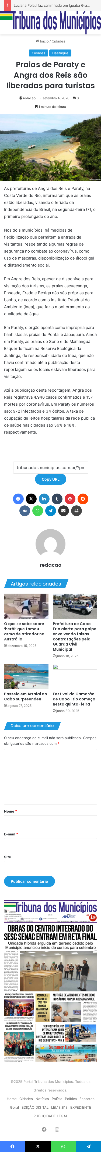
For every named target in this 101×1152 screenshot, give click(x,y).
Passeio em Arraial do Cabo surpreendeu (25, 696)
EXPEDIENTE (80, 1107)
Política (71, 1099)
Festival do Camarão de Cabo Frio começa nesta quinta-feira (74, 699)
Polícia (57, 1099)
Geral (14, 1107)
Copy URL (51, 479)
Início (44, 41)
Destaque (60, 53)
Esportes (87, 1099)
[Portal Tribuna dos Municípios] (50, 22)
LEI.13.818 (59, 1107)
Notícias (42, 1099)
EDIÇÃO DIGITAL (35, 1107)
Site (7, 857)
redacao (29, 98)
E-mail (11, 834)
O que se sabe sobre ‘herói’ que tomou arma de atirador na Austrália (24, 631)
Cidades (58, 41)
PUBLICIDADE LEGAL (50, 1116)
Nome (10, 811)
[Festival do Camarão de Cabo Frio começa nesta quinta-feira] (75, 676)
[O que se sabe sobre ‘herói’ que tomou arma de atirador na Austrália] (26, 606)
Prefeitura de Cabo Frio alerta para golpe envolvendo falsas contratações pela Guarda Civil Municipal (74, 636)
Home (12, 1099)
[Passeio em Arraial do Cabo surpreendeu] (26, 676)
